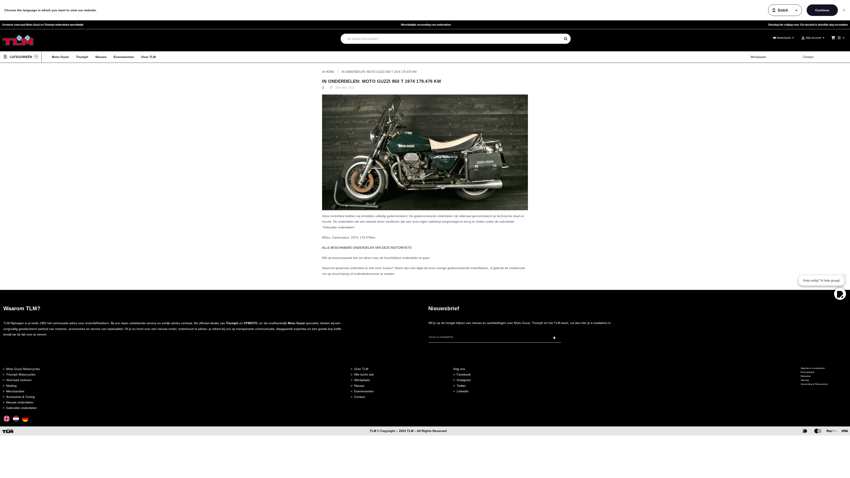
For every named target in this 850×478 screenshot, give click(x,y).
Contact (808, 57)
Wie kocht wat (364, 374)
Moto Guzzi (60, 57)
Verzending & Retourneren (814, 384)
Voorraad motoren (19, 380)
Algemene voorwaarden (813, 368)
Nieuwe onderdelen (19, 402)
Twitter (461, 385)
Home (330, 71)
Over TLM (148, 57)
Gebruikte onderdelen (21, 408)
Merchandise (15, 391)
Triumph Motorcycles (20, 374)
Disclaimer (806, 376)
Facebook (464, 374)
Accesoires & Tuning (20, 397)
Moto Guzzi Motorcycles (23, 369)
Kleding (11, 385)
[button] (840, 293)
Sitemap (805, 380)
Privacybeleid (807, 372)
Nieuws (100, 57)
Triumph (82, 57)
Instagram (464, 380)
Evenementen (124, 57)
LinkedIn (463, 391)
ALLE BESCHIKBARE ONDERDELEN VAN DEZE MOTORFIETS (366, 247)
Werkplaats (758, 57)
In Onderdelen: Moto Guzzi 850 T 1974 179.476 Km (379, 71)
